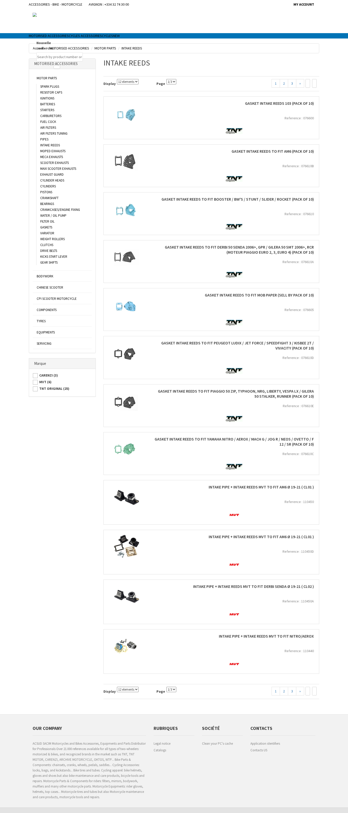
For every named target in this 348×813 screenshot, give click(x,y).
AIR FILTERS (48, 127)
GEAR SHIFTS (49, 262)
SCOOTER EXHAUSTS (54, 163)
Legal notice (162, 743)
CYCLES (107, 35)
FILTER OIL (47, 221)
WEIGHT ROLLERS (52, 239)
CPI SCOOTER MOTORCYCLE (57, 298)
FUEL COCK (48, 122)
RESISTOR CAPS (51, 92)
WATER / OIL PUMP (53, 215)
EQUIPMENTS (46, 332)
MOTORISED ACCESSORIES (49, 35)
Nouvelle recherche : (45, 45)
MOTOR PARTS (47, 78)
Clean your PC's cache (217, 743)
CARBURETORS (50, 116)
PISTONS (46, 192)
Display (109, 83)
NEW (116, 35)
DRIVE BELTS (48, 251)
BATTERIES (47, 104)
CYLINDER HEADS (52, 180)
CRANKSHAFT (49, 198)
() (48, 375)
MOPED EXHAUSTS (52, 151)
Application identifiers (265, 743)
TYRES (41, 321)
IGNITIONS (47, 98)
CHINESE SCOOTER (50, 287)
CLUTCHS (46, 245)
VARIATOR (47, 233)
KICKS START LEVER (53, 256)
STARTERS (47, 110)
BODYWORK (45, 276)
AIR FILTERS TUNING (54, 133)
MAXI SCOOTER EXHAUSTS (58, 168)
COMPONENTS (47, 310)
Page (160, 83)
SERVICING (44, 343)
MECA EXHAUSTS (51, 157)
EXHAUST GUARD (52, 174)
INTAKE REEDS (50, 145)
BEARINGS (47, 204)
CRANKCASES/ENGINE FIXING (60, 210)
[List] (314, 83)
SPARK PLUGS (49, 86)
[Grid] (307, 83)
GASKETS (46, 227)
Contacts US (258, 750)
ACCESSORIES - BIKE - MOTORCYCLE (55, 4)
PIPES (44, 139)
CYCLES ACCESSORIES (85, 35)
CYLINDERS (48, 186)
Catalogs (160, 750)
